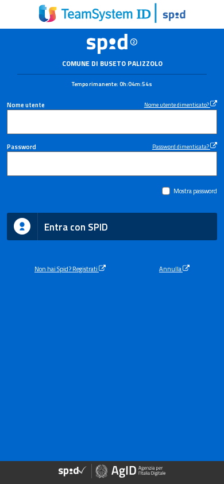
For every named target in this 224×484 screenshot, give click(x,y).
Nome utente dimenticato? (177, 104)
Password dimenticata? (181, 146)
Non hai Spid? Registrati (66, 269)
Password (21, 146)
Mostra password (195, 191)
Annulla (171, 269)
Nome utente (26, 105)
